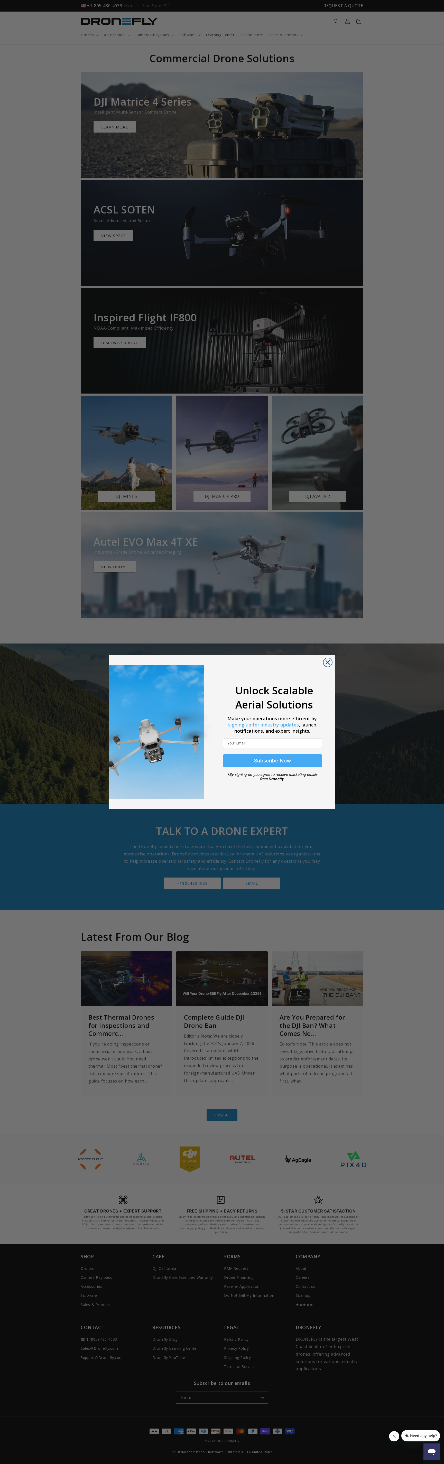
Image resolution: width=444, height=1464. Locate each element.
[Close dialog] (327, 662)
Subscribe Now (272, 761)
